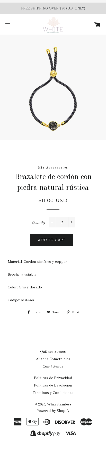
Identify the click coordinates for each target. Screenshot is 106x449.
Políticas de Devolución (53, 385)
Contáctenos (53, 366)
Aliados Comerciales (53, 359)
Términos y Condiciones (53, 392)
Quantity (38, 222)
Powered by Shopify (53, 410)
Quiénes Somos (53, 351)
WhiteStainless (59, 404)
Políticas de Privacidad (53, 377)
